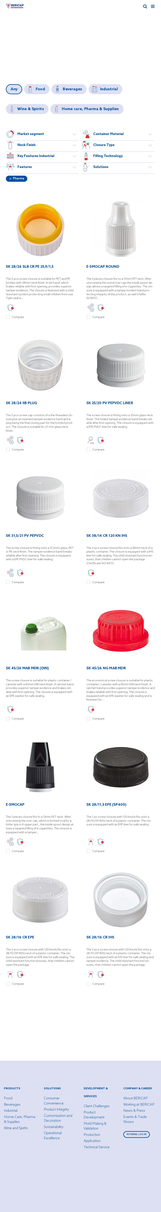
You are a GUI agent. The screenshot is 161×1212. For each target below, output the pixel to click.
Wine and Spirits (16, 1128)
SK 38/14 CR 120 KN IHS (106, 536)
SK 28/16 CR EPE (20, 937)
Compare (18, 317)
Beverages (12, 1105)
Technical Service (97, 1147)
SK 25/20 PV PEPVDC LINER (109, 403)
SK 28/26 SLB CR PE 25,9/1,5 (29, 267)
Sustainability (53, 1127)
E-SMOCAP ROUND (102, 267)
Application (92, 1141)
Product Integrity (56, 1110)
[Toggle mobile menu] (153, 6)
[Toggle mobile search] (145, 6)
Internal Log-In (136, 1134)
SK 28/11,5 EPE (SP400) (106, 805)
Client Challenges (97, 1106)
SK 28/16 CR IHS (100, 937)
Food (8, 1098)
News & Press (134, 1111)
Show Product (40, 230)
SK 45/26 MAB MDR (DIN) (27, 668)
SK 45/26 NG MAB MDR (106, 668)
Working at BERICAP (138, 1105)
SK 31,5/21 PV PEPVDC (25, 536)
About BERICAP (135, 1098)
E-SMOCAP (15, 805)
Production (92, 1135)
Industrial (10, 1111)
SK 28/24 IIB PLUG (21, 403)
